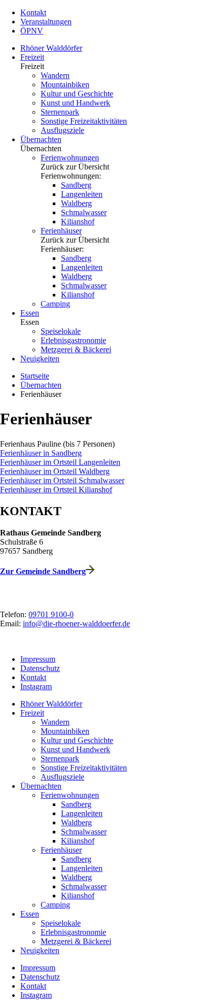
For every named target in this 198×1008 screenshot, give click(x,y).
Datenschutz (40, 668)
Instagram (36, 686)
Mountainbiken (65, 84)
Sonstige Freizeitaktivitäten (84, 121)
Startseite (34, 376)
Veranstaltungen (46, 21)
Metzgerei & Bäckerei (76, 349)
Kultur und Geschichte (77, 93)
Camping (55, 303)
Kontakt (33, 12)
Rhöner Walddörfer (51, 48)
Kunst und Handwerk (75, 102)
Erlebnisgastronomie (73, 340)
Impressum (37, 659)
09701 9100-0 (51, 614)
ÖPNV (31, 30)
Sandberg (76, 185)
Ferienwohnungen (70, 157)
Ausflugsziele (62, 130)
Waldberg (76, 203)
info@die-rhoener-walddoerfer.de (76, 623)
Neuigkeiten (39, 358)
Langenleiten (82, 194)
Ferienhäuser (61, 230)
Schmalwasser (84, 212)
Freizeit (32, 57)
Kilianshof (77, 221)
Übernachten (40, 139)
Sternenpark (60, 112)
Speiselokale (61, 331)
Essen (29, 313)
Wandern (55, 75)
